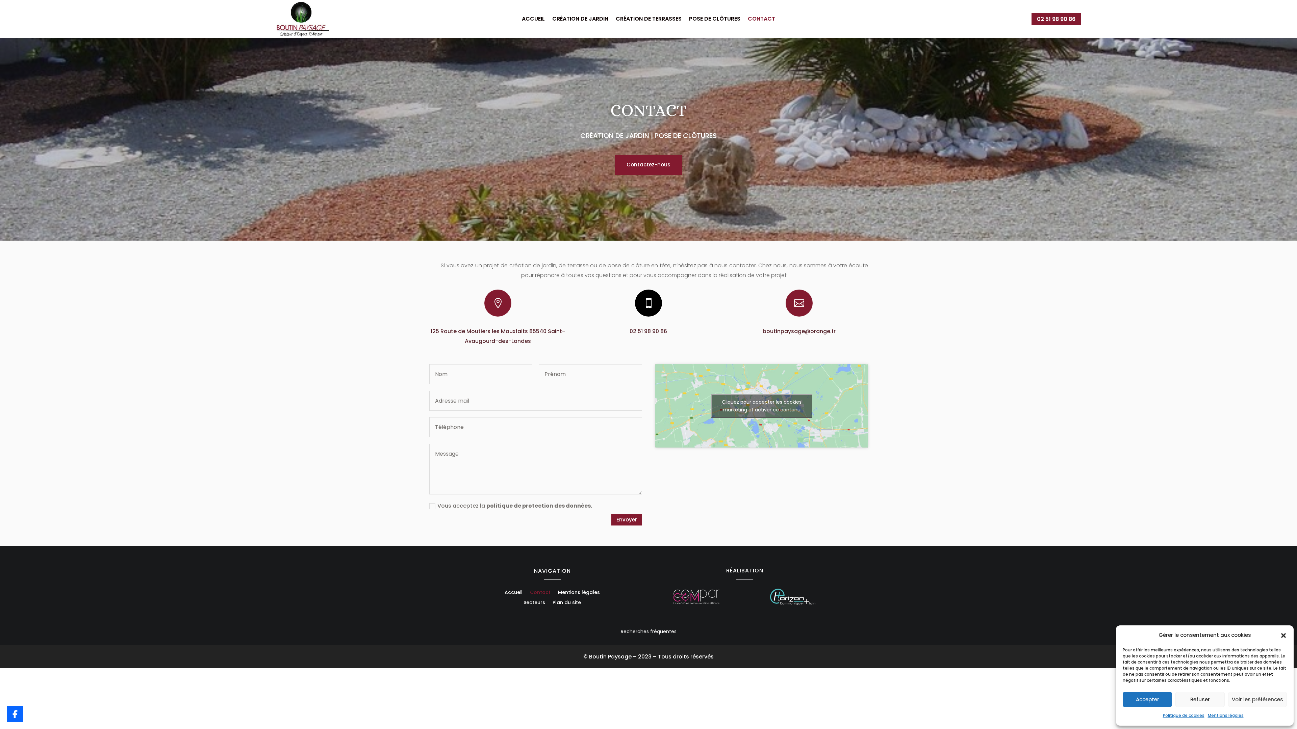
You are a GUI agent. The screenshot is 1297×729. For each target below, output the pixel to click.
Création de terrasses (649, 20)
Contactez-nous (648, 164)
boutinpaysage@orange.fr (799, 331)
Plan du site (567, 603)
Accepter (1147, 699)
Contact (761, 20)
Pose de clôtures (714, 20)
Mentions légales (1226, 715)
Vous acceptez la (514, 506)
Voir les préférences (1257, 699)
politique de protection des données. (539, 506)
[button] (1283, 635)
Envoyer (626, 519)
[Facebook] (15, 714)
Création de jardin (580, 20)
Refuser (1200, 699)
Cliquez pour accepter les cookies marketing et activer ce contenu (762, 406)
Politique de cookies (1183, 715)
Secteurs (534, 603)
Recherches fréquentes (649, 631)
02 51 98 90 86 (1056, 19)
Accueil (533, 20)
